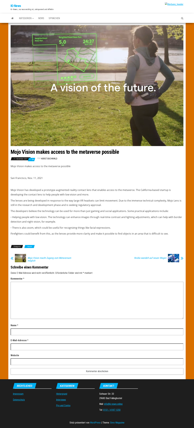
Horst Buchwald (49, 158)
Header (29, 246)
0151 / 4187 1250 (111, 409)
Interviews (61, 399)
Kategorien (25, 18)
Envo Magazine (117, 422)
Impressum (18, 393)
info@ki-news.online (113, 404)
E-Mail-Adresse (19, 340)
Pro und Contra (63, 405)
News (41, 18)
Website (15, 355)
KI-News (16, 6)
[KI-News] (12, 18)
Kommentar (17, 278)
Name (14, 325)
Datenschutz (19, 399)
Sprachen (54, 18)
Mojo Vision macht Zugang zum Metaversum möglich (49, 259)
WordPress (95, 422)
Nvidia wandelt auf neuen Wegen (150, 258)
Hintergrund (61, 393)
